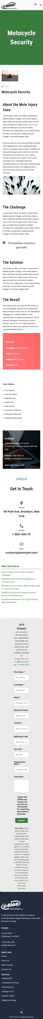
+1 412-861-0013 (8, 942)
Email (17, 697)
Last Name (19, 685)
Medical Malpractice (13, 418)
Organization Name (19, 763)
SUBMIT (21, 821)
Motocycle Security (13, 414)
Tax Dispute (10, 390)
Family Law (9, 402)
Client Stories (7, 965)
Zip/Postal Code (21, 737)
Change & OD (8, 991)
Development (8, 987)
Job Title (18, 749)
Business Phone (21, 710)
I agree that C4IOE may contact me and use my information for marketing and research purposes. (23, 805)
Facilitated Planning (10, 982)
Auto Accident (11, 394)
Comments (18, 777)
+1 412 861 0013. (22, 664)
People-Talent (8, 996)
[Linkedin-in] (21, 1012)
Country (18, 723)
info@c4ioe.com (21, 659)
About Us (5, 960)
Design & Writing (9, 1000)
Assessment (7, 978)
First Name (19, 672)
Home (4, 956)
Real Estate (9, 406)
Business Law (10, 398)
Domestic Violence (13, 410)
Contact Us (6, 969)
